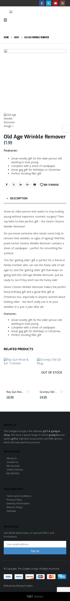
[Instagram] (62, 3)
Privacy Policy (14, 499)
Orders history (15, 469)
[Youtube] (55, 3)
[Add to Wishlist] (28, 392)
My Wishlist (13, 473)
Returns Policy (15, 507)
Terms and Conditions (19, 496)
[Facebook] (41, 3)
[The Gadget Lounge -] (24, 20)
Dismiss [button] (38, 596)
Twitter (14, 185)
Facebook (7, 185)
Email (35, 185)
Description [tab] (18, 198)
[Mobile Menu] (7, 20)
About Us (12, 458)
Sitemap (11, 511)
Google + (28, 185)
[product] (18, 372)
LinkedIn (21, 185)
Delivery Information (18, 503)
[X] (48, 3)
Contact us (12, 462)
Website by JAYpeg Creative (18, 585)
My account (13, 465)
